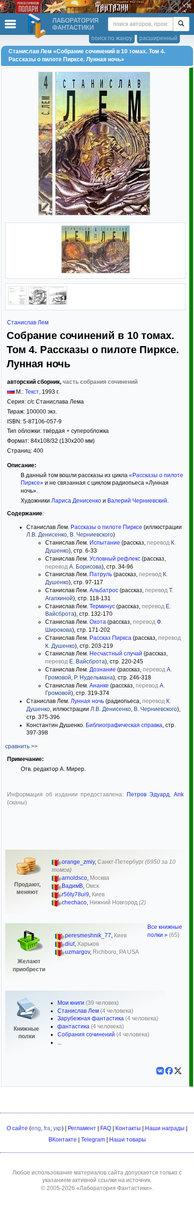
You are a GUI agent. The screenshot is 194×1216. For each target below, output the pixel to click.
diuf (69, 944)
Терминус (102, 606)
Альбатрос (103, 590)
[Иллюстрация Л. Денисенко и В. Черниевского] (37, 303)
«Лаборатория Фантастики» (114, 1188)
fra (47, 1128)
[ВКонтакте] (160, 1071)
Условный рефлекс (114, 558)
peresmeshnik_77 (88, 935)
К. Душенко (60, 646)
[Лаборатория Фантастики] (38, 26)
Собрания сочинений (86, 1034)
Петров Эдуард (148, 794)
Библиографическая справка (124, 725)
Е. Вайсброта (87, 661)
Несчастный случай (115, 653)
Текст (32, 392)
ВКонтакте (62, 1139)
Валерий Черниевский (137, 500)
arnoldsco (74, 878)
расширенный (158, 38)
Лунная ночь (87, 701)
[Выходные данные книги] (17, 303)
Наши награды (165, 1128)
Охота (97, 622)
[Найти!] (181, 24)
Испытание (104, 542)
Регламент (82, 1128)
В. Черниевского (91, 534)
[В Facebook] (169, 1071)
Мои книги (70, 1003)
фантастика (73, 1026)
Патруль (100, 574)
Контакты (128, 1128)
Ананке (99, 685)
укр (57, 1128)
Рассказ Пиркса (110, 638)
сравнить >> (21, 746)
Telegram (93, 1139)
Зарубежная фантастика (90, 1018)
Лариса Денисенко (76, 500)
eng (36, 1128)
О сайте (17, 1128)
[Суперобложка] (95, 271)
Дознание (102, 669)
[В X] (178, 1071)
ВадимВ (72, 886)
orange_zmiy (78, 862)
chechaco (74, 902)
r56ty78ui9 (75, 894)
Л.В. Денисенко (46, 534)
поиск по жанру (111, 38)
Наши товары (127, 1139)
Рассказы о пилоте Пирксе (106, 527)
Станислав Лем (27, 322)
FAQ (105, 1128)
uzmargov (77, 952)
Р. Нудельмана (93, 677)
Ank (179, 794)
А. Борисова (85, 566)
